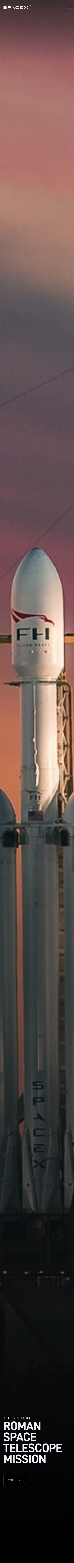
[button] (69, 7)
